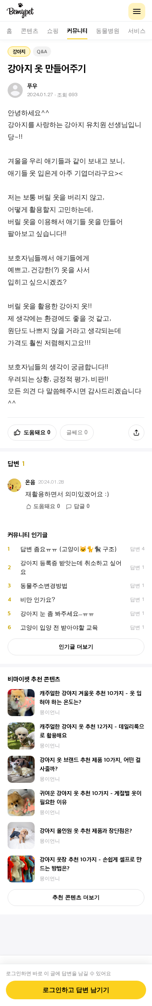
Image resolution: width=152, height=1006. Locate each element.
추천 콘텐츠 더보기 (76, 897)
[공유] (136, 433)
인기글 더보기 (76, 647)
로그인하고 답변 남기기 (76, 990)
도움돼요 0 (37, 432)
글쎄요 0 (76, 432)
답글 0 (82, 506)
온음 (30, 482)
